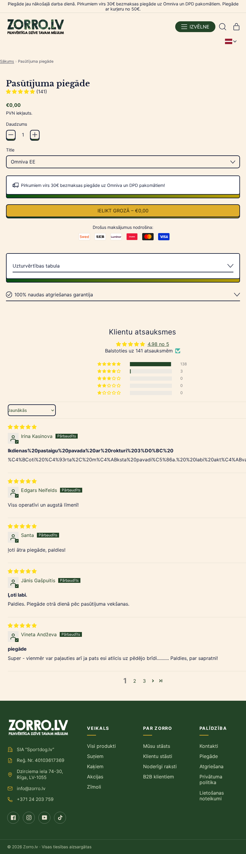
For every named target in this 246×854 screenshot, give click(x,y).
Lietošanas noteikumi (212, 796)
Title (10, 149)
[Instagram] (29, 818)
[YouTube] (44, 818)
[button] (222, 26)
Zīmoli (94, 787)
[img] (22, 427)
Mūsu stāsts (156, 746)
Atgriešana (212, 766)
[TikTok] (60, 818)
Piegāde (209, 756)
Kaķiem (95, 766)
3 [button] (144, 681)
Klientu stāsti (157, 756)
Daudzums (16, 124)
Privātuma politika (211, 779)
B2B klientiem (158, 777)
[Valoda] (231, 41)
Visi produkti (101, 746)
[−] (11, 134)
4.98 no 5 (158, 344)
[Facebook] (13, 818)
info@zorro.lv (31, 788)
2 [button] (134, 681)
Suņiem (95, 756)
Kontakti (209, 746)
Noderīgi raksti (160, 766)
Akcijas (95, 777)
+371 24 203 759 (35, 799)
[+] (35, 134)
